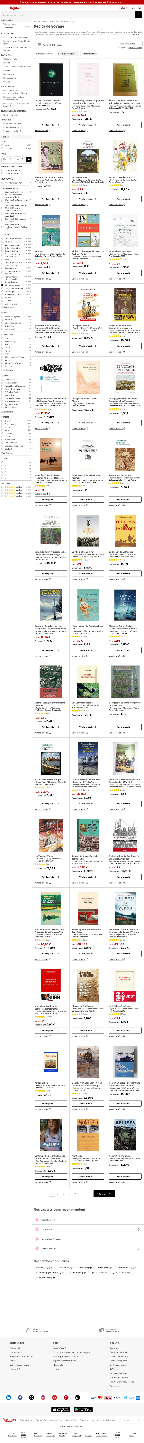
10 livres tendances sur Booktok (17, 66)
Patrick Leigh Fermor (82, 1088)
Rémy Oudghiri (79, 631)
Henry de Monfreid (81, 1158)
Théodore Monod (43, 480)
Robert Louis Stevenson (46, 631)
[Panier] (139, 7)
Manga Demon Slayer (117, 1434)
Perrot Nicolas (42, 330)
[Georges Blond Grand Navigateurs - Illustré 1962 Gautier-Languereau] (125, 681)
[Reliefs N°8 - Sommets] (125, 1135)
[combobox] (68, 15)
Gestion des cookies (118, 1365)
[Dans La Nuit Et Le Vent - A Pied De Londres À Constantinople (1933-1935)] (88, 1062)
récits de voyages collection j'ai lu (50, 1272)
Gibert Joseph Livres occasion (101, 1434)
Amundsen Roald (117, 861)
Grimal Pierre (79, 180)
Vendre (13, 1360)
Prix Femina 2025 (11, 127)
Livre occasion (9, 78)
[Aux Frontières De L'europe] (51, 758)
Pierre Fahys (115, 1158)
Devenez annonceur (119, 1373)
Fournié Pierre (116, 478)
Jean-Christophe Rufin (120, 330)
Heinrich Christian (44, 103)
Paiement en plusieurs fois (21, 1356)
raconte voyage (85, 1267)
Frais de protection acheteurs (66, 1356)
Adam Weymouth (117, 934)
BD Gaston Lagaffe (63, 1434)
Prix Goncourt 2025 (12, 131)
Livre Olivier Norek (23, 1434)
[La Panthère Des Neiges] (125, 230)
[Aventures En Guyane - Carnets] (51, 156)
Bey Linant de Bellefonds (83, 403)
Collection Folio (10, 59)
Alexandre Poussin (81, 784)
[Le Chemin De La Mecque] (125, 531)
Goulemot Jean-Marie (119, 403)
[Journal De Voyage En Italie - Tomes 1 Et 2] (88, 835)
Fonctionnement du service (122, 1382)
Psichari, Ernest (80, 480)
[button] (117, 2)
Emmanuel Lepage (44, 859)
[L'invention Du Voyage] (88, 985)
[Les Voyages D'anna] (51, 835)
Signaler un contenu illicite (64, 1360)
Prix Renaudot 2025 (12, 123)
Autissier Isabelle (80, 1009)
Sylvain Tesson (116, 254)
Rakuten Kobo (26, 1420)
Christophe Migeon (118, 631)
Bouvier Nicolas (80, 328)
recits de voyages (105, 1267)
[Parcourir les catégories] (5, 8)
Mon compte (15, 1348)
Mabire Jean (115, 1088)
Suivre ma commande (19, 1365)
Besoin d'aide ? (59, 1348)
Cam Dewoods (42, 1161)
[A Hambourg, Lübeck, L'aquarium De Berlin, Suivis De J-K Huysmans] (88, 79)
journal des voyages (121, 1272)
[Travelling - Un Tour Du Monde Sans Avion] (88, 908)
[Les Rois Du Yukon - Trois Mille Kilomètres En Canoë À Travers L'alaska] (125, 908)
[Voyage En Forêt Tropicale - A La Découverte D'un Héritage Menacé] (51, 531)
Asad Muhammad (117, 554)
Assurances (115, 1386)
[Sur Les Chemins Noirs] (88, 681)
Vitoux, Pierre (116, 106)
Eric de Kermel (42, 254)
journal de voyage (100, 1272)
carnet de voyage (65, 1267)
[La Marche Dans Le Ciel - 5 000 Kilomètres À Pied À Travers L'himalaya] (88, 758)
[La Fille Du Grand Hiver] (88, 531)
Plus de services (87, 1420)
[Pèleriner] (51, 230)
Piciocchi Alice (79, 256)
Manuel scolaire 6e (50, 1434)
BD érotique (88, 1434)
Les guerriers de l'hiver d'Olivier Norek (17, 42)
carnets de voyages (127, 1267)
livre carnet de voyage (45, 1277)
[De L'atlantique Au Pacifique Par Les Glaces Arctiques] (125, 835)
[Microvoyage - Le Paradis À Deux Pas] (88, 605)
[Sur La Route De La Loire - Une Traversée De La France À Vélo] (51, 908)
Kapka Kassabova (43, 708)
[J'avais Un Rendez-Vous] (125, 156)
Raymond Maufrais (44, 180)
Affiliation (114, 1369)
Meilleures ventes (135, 48)
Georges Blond (116, 708)
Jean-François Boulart (119, 784)
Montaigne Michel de (82, 861)
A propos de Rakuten (119, 1377)
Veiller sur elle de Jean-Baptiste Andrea (17, 48)
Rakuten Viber (56, 1420)
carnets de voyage (78, 1272)
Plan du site (58, 1365)
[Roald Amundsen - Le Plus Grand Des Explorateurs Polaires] (125, 1062)
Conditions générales (119, 1352)
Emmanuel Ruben (43, 934)
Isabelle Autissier (80, 554)
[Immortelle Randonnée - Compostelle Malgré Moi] (125, 304)
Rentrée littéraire (11, 115)
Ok (28, 159)
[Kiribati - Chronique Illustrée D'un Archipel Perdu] (88, 230)
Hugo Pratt (115, 180)
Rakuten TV (41, 1420)
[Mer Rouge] (88, 1135)
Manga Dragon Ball (76, 1434)
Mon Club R (15, 1369)
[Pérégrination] (51, 1062)
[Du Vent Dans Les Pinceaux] (51, 79)
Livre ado (7, 81)
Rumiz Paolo (41, 782)
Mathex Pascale (42, 557)
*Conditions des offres (119, 1356)
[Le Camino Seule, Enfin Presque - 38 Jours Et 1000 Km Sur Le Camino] (51, 1135)
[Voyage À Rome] (88, 156)
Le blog (56, 1369)
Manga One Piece (38, 1434)
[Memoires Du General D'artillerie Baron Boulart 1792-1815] (125, 758)
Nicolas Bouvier (43, 403)
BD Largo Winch (132, 1434)
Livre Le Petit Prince (12, 1434)
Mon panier (15, 1352)
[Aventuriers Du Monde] (125, 454)
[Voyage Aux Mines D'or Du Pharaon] (88, 377)
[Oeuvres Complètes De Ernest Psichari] (88, 454)
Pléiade (6, 70)
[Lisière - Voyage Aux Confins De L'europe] (51, 681)
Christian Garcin (80, 934)
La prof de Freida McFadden (15, 37)
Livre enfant (8, 74)
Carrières (114, 1348)
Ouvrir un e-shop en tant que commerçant (71, 1352)
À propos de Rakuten (106, 1420)
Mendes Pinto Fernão (45, 1085)
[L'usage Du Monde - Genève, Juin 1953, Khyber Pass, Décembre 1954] (51, 377)
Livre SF (6, 62)
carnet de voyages (44, 1267)
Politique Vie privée (118, 1360)
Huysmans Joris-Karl (82, 106)
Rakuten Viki (71, 1420)
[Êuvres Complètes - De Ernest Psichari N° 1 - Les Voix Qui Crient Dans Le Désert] (125, 79)
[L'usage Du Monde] (88, 304)
